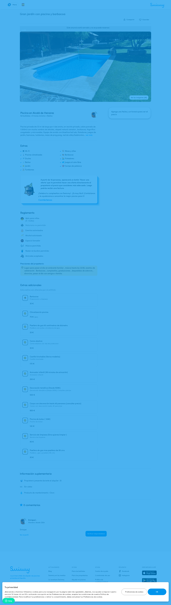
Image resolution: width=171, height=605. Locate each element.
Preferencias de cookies (134, 592)
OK (157, 592)
